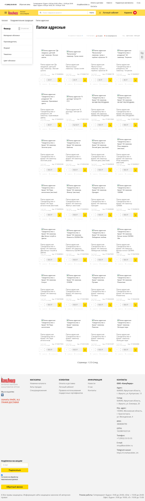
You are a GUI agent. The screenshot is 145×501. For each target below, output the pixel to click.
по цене (100, 36)
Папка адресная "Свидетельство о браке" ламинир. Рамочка (98, 337)
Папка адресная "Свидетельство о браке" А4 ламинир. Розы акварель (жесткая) (124, 158)
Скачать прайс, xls (10, 399)
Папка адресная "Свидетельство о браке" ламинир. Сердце (73, 337)
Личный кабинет (66, 387)
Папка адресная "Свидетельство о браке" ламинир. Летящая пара (123, 337)
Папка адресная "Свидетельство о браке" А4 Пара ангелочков (47, 337)
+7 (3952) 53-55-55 (11, 5)
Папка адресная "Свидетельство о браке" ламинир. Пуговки (98, 293)
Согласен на (9, 478)
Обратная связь (24, 4)
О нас (138, 3)
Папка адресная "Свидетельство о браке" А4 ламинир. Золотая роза (48, 158)
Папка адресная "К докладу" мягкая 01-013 (74, 112)
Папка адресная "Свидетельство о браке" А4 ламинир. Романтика (124, 293)
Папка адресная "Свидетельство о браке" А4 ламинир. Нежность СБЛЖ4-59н (75, 248)
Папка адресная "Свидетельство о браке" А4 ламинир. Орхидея (99, 203)
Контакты (94, 6)
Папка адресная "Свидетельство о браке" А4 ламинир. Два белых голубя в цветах (48, 248)
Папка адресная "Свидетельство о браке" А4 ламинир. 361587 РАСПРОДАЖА (125, 113)
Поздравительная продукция (21, 20)
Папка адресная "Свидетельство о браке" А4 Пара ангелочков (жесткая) (49, 203)
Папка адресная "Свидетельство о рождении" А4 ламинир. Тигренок (124, 68)
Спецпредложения (38, 390)
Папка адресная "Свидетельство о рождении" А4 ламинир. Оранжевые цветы (49, 113)
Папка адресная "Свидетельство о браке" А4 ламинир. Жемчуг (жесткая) (74, 203)
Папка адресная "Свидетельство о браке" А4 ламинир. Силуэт (48, 293)
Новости (109, 3)
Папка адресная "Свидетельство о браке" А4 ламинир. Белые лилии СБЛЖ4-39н (125, 248)
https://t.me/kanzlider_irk (127, 453)
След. (95, 362)
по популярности (111, 36)
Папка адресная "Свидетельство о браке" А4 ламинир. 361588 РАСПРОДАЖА (100, 113)
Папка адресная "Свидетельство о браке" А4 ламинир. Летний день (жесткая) (100, 158)
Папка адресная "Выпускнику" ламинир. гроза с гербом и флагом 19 (99, 68)
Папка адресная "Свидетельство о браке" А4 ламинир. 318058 (74, 293)
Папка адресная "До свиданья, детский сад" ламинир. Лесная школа (49, 68)
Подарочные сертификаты (124, 3)
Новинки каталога (38, 383)
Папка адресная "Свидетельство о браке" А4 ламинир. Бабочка (74, 158)
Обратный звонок (14, 487)
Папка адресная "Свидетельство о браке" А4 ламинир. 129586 (124, 203)
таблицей (137, 35)
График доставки (10, 402)
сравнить (44, 84)
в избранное (54, 84)
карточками (129, 35)
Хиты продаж (36, 387)
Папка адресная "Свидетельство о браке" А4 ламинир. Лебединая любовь (99, 248)
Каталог (5, 20)
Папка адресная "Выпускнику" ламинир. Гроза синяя (75, 67)
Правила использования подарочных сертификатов (71, 391)
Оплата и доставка (97, 3)
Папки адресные (42, 20)
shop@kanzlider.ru (83, 4)
